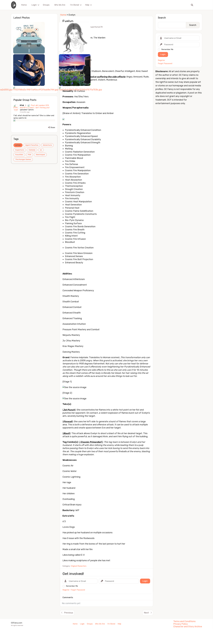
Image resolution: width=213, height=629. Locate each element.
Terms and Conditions (184, 621)
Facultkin (19, 154)
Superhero (19, 150)
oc (41, 150)
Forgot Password (165, 64)
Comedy (32, 150)
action (18, 145)
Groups (46, 5)
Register (161, 60)
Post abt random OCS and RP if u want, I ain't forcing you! (34, 106)
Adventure (47, 145)
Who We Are (59, 5)
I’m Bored (74, 5)
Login (34, 5)
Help (87, 5)
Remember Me (167, 49)
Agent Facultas (31, 145)
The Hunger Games (23, 159)
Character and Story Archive (187, 626)
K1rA (22, 105)
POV (29, 154)
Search (162, 17)
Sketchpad (40, 154)
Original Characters (78, 566)
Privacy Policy (180, 624)
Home (24, 5)
